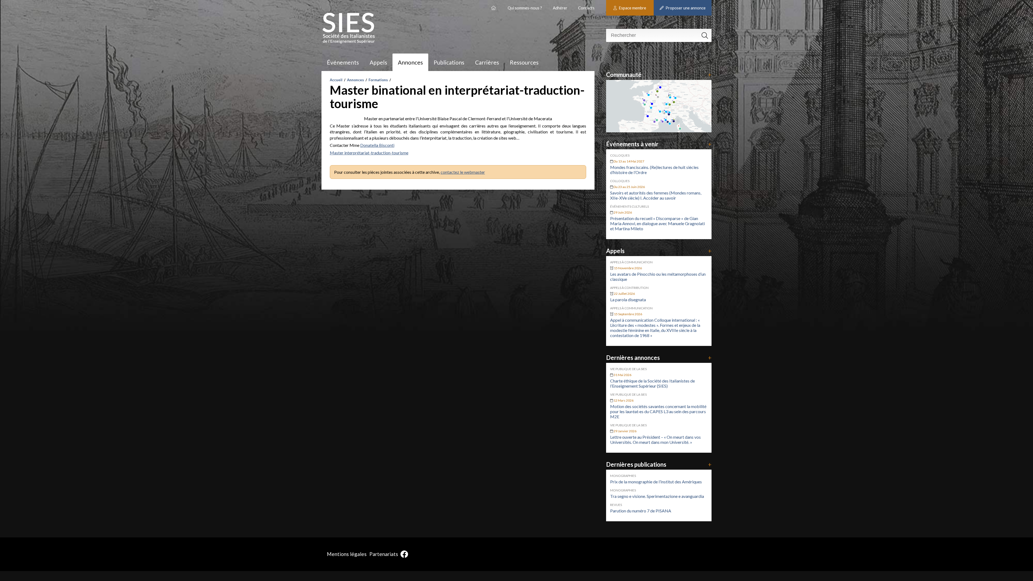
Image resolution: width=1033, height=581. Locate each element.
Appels (378, 62)
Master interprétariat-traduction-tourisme (369, 152)
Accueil (336, 80)
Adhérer (560, 7)
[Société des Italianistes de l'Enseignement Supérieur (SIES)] (494, 6)
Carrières (487, 62)
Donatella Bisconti (377, 145)
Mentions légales (347, 554)
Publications (449, 62)
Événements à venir (658, 144)
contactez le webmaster (463, 172)
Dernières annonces (658, 357)
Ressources (524, 62)
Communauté (658, 74)
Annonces (410, 62)
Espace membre (632, 7)
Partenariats (383, 554)
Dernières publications (658, 464)
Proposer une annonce (685, 7)
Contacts (586, 7)
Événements (343, 62)
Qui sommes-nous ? (525, 7)
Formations (378, 80)
